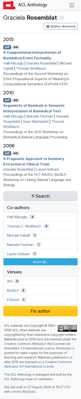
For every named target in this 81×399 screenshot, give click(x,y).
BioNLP (13, 290)
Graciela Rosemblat (41, 63)
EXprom (13, 299)
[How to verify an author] (61, 17)
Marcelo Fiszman (39, 116)
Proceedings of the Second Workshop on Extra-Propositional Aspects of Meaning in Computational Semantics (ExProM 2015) (36, 78)
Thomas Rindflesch (31, 68)
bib (16, 47)
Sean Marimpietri (36, 121)
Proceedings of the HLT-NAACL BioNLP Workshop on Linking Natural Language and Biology (37, 179)
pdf (7, 47)
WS (10, 281)
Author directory (63, 26)
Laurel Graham (47, 169)
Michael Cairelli (18, 235)
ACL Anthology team (18, 379)
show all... (40, 262)
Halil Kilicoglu (13, 63)
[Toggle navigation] (72, 5)
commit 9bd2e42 (23, 391)
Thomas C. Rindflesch (24, 226)
